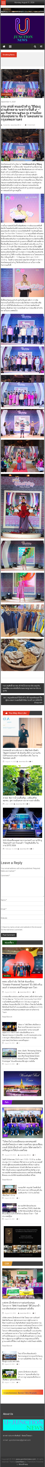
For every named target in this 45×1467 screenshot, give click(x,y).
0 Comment (31, 125)
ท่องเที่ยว (7, 976)
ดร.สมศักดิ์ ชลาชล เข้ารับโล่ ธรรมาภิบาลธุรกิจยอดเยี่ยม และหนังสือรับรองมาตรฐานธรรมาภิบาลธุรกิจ (22, 688)
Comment (5, 876)
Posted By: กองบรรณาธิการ (12, 125)
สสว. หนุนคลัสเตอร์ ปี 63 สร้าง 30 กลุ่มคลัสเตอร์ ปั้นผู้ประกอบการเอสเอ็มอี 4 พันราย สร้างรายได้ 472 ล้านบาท (22, 700)
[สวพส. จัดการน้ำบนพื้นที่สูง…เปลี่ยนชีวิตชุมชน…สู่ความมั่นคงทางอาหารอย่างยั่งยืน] (22, 780)
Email (3, 909)
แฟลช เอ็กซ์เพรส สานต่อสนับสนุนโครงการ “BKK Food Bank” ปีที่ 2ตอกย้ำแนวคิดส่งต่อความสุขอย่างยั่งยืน (21, 1305)
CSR (5, 1297)
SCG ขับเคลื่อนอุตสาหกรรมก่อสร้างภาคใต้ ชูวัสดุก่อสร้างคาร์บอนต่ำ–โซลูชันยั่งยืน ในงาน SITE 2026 (22, 843)
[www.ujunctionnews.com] (22, 30)
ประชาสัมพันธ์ (6, 94)
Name (4, 900)
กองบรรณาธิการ (23, 761)
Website (4, 918)
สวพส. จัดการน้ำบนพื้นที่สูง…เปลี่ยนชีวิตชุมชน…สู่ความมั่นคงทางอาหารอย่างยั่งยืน (21, 799)
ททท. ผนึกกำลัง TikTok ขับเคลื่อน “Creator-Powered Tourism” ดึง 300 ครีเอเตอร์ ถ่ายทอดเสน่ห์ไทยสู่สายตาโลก (22, 984)
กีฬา (5, 1136)
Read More (6, 1017)
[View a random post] (41, 46)
